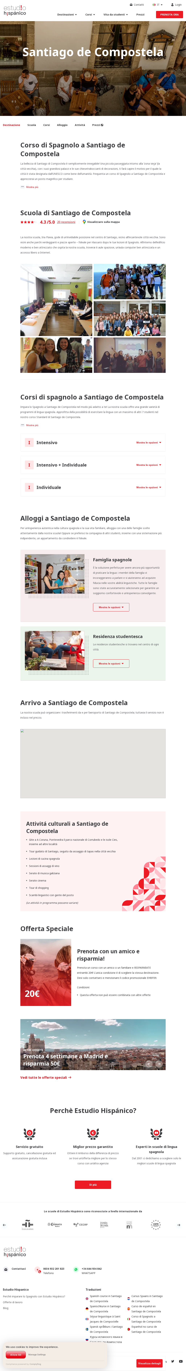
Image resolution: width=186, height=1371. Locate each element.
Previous (4, 1225)
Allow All (15, 1354)
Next (178, 1225)
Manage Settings (37, 1354)
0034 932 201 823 (53, 1268)
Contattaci (19, 1268)
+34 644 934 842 (92, 1268)
